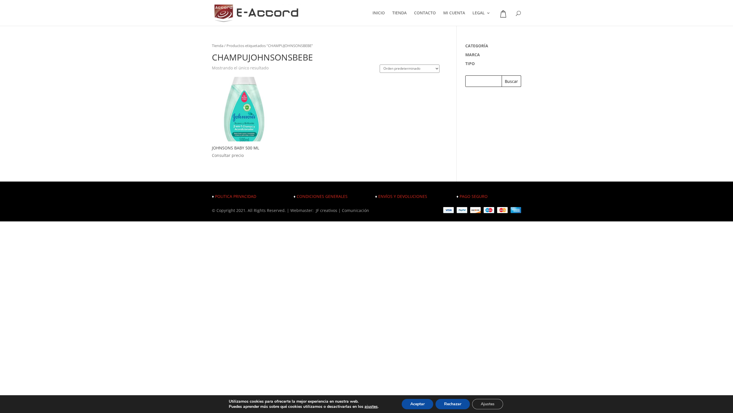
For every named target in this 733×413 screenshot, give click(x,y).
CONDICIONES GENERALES (322, 196)
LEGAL (478, 13)
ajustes (371, 406)
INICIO (379, 13)
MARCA (472, 54)
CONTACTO (425, 13)
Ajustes (487, 404)
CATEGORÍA (476, 45)
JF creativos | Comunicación (342, 210)
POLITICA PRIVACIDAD (235, 196)
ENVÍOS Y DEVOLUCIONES (402, 196)
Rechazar (452, 404)
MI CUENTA (454, 13)
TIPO (470, 63)
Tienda (217, 45)
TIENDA (399, 13)
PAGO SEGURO (474, 196)
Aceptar (417, 404)
